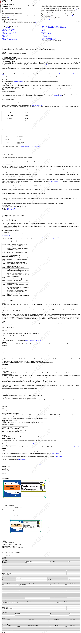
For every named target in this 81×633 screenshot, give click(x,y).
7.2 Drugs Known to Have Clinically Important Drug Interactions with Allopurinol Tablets (54, 27)
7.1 (72, 15)
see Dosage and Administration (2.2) (54, 181)
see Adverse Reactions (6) (71, 165)
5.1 (75, 234)
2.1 (7, 16)
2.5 (35, 22)
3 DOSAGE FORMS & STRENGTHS (7, 33)
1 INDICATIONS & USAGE (6, 27)
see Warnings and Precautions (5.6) (20, 210)
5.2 (76, 9)
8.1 (49, 19)
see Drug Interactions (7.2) (10, 199)
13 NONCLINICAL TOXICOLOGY (46, 37)
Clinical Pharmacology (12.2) (6, 235)
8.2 (50, 20)
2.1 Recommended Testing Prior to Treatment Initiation (9, 28)
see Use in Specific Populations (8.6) (39, 102)
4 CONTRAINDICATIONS (6, 34)
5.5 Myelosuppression (5, 38)
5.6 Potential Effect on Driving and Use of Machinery (9, 39)
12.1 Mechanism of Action (45, 34)
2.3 (8, 17)
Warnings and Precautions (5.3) (69, 73)
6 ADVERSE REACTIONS (6, 40)
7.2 (50, 16)
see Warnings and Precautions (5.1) (15, 207)
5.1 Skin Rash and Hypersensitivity (7, 35)
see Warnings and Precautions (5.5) (12, 209)
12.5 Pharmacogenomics (45, 36)
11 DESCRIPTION (44, 32)
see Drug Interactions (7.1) (12, 175)
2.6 (9, 18)
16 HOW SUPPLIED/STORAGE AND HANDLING (48, 38)
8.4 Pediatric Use (44, 30)
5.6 (75, 12)
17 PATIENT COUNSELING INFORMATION (48, 39)
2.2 (8, 16)
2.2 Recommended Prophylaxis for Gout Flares (8, 29)
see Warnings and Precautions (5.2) (48, 64)
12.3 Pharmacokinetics (45, 35)
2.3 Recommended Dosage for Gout (7, 30)
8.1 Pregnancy (44, 28)
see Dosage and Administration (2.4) (19, 190)
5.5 (60, 11)
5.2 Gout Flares (4, 36)
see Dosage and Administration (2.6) (60, 73)
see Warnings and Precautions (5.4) (10, 208)
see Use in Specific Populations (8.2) (36, 464)
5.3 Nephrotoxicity (4, 37)
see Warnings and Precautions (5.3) (25, 146)
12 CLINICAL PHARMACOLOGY (46, 33)
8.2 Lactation (43, 29)
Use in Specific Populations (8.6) (7, 126)
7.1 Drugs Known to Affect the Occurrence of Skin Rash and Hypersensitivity (52, 26)
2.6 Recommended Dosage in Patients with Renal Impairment (10, 32)
